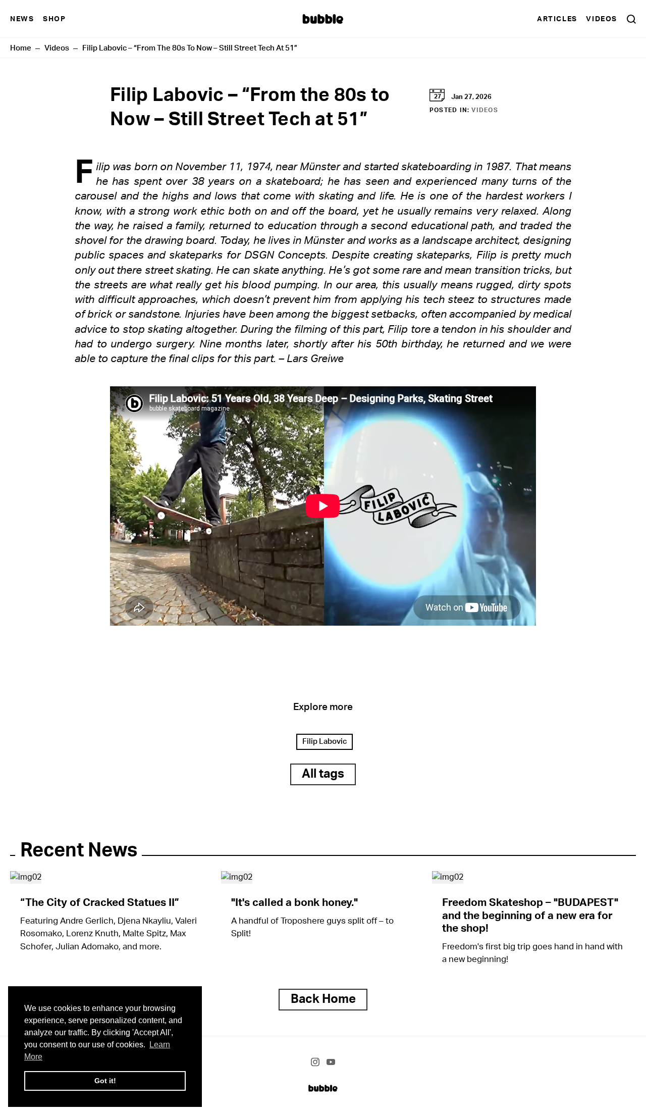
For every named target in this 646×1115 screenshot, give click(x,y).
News (22, 19)
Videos (601, 19)
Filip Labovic (324, 741)
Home (20, 48)
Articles (557, 19)
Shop (54, 19)
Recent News (78, 850)
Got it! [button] (105, 1081)
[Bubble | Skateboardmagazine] (323, 1088)
